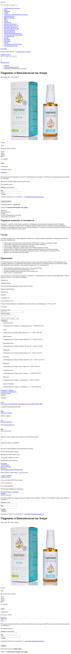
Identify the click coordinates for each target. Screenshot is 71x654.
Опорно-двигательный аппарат (13, 35)
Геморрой (7, 11)
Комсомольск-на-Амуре (24, 51)
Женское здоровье (9, 17)
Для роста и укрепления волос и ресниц (16, 14)
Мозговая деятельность (11, 27)
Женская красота (9, 16)
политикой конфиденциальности (34, 197)
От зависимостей (9, 36)
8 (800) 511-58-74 (6, 54)
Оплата (3, 466)
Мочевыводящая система (11, 28)
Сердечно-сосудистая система (13, 44)
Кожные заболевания (10, 24)
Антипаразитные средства (12, 8)
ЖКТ (5, 19)
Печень (6, 38)
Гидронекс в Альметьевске (9, 391)
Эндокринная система (10, 46)
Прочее (6, 42)
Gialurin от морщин (6, 413)
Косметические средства (11, 25)
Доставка (8, 466)
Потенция (7, 39)
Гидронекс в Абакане (7, 390)
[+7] (2, 192)
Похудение (7, 41)
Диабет (6, 13)
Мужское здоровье (9, 30)
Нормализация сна (9, 31)
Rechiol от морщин (6, 422)
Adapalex (3, 395)
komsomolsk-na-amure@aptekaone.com (12, 469)
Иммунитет (7, 22)
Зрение (6, 21)
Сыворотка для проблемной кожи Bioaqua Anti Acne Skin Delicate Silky (21, 404)
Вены (5, 10)
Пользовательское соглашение (10, 492)
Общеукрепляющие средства (12, 33)
